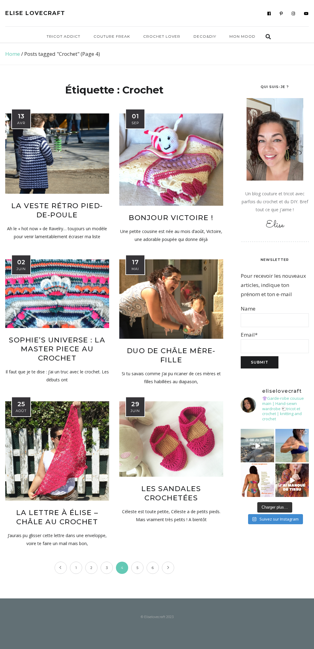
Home (12, 53)
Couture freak (112, 36)
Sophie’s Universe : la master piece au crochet (57, 349)
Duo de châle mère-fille (171, 355)
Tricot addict (63, 36)
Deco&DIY (204, 36)
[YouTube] (306, 13)
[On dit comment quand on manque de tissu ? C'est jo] (292, 480)
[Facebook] (269, 13)
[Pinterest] (281, 13)
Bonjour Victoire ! (171, 217)
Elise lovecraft (35, 13)
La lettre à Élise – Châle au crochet (57, 517)
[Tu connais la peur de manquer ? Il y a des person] (257, 445)
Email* (249, 334)
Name (248, 308)
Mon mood (242, 36)
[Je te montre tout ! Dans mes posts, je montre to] (257, 480)
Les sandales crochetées (171, 493)
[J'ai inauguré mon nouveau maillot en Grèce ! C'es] (292, 445)
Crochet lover (161, 36)
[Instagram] (293, 13)
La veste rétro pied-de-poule (57, 210)
